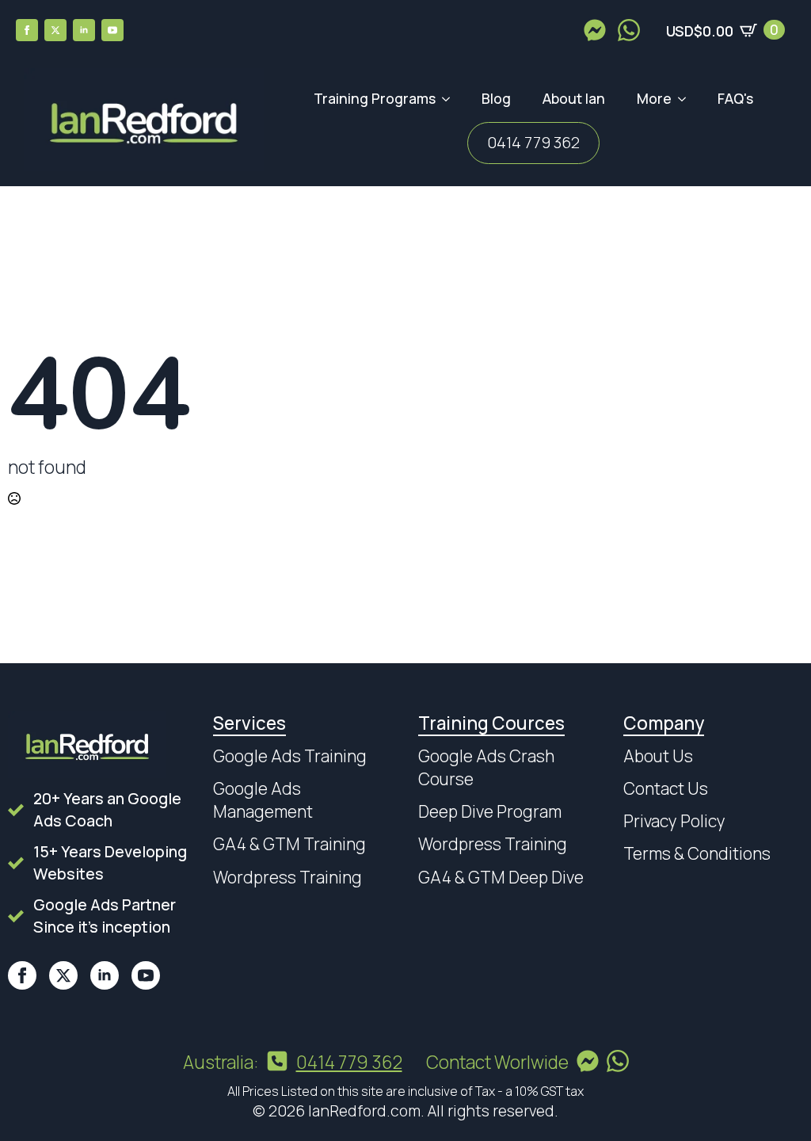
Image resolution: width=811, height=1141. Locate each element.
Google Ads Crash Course (486, 767)
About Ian (574, 98)
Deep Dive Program (490, 811)
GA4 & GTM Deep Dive (501, 877)
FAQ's (735, 98)
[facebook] (27, 30)
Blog (496, 98)
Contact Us (665, 788)
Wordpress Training (287, 877)
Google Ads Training (290, 756)
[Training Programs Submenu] (451, 99)
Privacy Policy (674, 821)
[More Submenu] (687, 99)
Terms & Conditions (697, 853)
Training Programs (375, 98)
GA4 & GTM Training (289, 844)
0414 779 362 (533, 142)
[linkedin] (84, 30)
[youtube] (112, 30)
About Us (658, 756)
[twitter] (55, 30)
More (654, 98)
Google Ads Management (263, 799)
